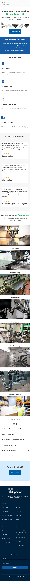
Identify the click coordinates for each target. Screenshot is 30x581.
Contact (18, 527)
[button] (22, 3)
